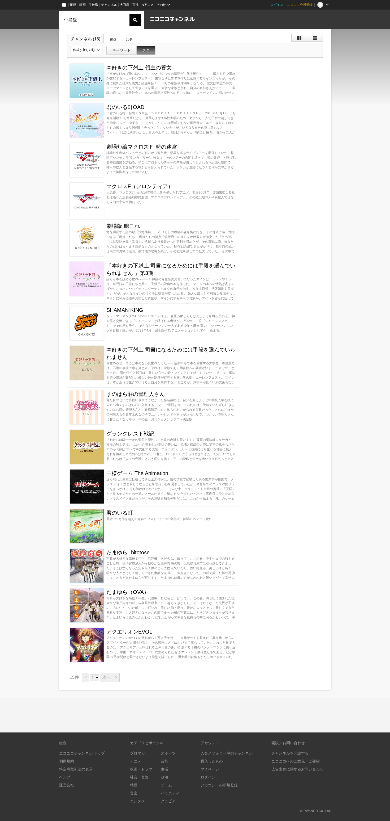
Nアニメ (148, 5)
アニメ (135, 761)
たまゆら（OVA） (127, 592)
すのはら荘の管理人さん (135, 394)
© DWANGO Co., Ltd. (315, 811)
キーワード (121, 50)
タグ (146, 50)
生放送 (93, 5)
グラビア (168, 801)
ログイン (276, 5)
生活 (164, 769)
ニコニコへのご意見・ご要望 (295, 761)
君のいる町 (119, 513)
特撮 (133, 785)
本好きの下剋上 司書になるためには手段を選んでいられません (170, 353)
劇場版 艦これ (123, 226)
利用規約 (66, 761)
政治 (164, 777)
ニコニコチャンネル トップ (82, 753)
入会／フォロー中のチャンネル (227, 753)
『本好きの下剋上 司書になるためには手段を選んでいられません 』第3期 (170, 269)
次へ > (109, 677)
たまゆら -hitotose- (128, 552)
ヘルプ (64, 777)
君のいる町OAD (125, 107)
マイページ (210, 769)
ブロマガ (137, 753)
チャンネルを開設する (290, 753)
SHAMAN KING (124, 310)
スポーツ (168, 753)
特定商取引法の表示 (76, 769)
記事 (129, 39)
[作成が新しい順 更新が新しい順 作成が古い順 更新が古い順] (86, 50)
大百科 (124, 5)
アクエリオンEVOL (129, 632)
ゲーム (166, 785)
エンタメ (137, 801)
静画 (82, 5)
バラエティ (170, 793)
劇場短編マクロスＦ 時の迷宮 (141, 147)
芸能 (164, 761)
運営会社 (66, 785)
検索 (135, 20)
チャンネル (109, 5)
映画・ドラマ (141, 769)
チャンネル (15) (85, 39)
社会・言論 (139, 777)
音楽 (133, 793)
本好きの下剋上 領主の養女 (139, 67)
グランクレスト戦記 (130, 434)
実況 (135, 5)
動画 (73, 5)
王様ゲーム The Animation (137, 473)
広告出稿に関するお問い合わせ (297, 769)
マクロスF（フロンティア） (139, 186)
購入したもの (212, 761)
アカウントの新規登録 (219, 785)
